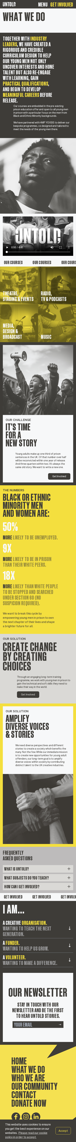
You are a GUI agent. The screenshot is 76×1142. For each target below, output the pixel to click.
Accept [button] (63, 1130)
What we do (28, 1069)
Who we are (28, 1077)
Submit (60, 1024)
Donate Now (28, 1102)
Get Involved (61, 4)
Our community (34, 1086)
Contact (24, 1094)
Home (19, 1060)
